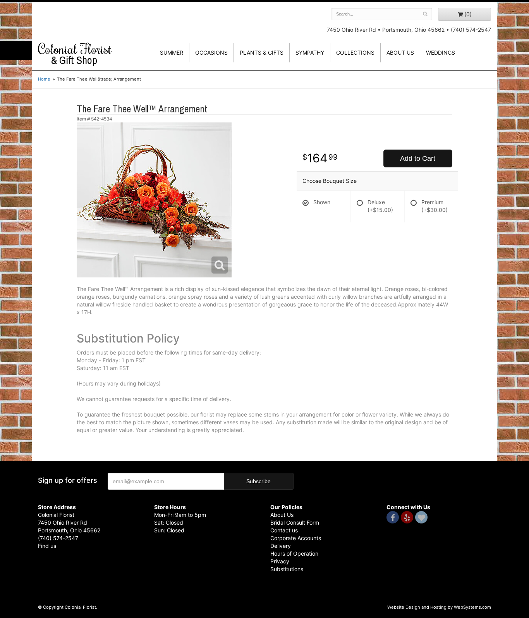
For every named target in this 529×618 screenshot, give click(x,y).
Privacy (279, 561)
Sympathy (309, 52)
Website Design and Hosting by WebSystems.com (439, 607)
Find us (47, 545)
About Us (282, 514)
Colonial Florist (75, 53)
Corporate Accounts (295, 538)
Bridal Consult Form (294, 522)
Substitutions (286, 569)
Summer (171, 52)
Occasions (211, 52)
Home (44, 79)
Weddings (440, 52)
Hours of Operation (294, 553)
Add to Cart (417, 158)
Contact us (284, 530)
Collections (355, 52)
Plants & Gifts (261, 52)
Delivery (280, 545)
